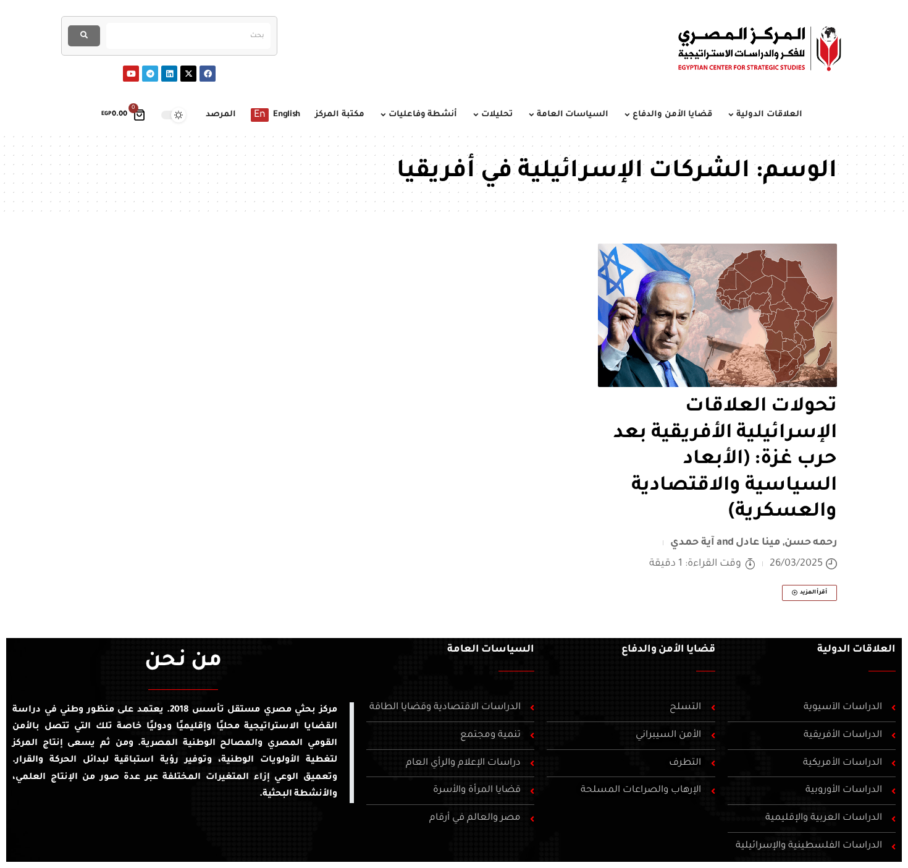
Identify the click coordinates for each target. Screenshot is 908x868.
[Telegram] (150, 74)
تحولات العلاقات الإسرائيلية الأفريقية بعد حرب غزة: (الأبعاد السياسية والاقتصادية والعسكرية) (725, 460)
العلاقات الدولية (856, 649)
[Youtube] (131, 74)
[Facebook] (208, 74)
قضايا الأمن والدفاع (668, 649)
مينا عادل (758, 542)
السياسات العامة (490, 649)
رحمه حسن (811, 542)
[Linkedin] (169, 74)
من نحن (183, 662)
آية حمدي (692, 542)
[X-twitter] (188, 74)
